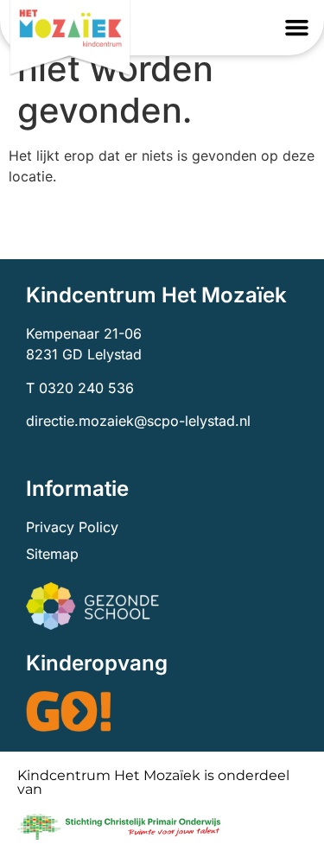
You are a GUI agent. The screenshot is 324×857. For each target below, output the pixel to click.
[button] (297, 28)
